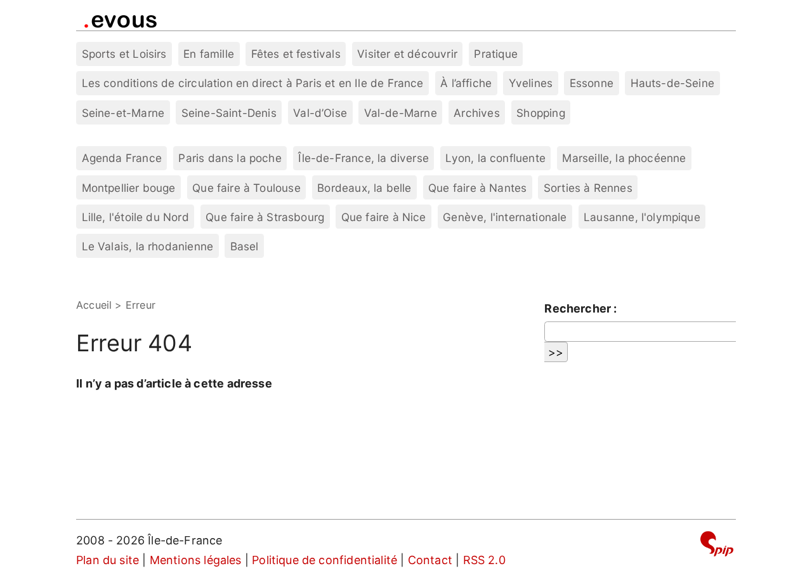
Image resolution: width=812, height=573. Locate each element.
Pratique (495, 53)
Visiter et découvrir (407, 53)
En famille (208, 53)
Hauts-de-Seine (673, 83)
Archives (476, 112)
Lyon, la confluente (495, 158)
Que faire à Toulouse (246, 187)
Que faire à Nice (383, 217)
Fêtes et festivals (296, 53)
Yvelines (531, 83)
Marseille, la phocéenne (624, 158)
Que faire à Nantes (477, 187)
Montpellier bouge (129, 187)
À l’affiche (466, 83)
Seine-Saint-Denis (229, 112)
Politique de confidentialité (324, 560)
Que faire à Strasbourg (265, 217)
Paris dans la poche (229, 158)
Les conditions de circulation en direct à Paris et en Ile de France (253, 83)
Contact (430, 560)
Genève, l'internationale (504, 217)
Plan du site (107, 560)
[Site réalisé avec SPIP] (717, 546)
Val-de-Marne (400, 112)
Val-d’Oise (320, 112)
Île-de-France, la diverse (363, 158)
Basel (244, 246)
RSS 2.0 (484, 560)
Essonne (591, 83)
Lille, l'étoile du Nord (135, 217)
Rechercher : (580, 308)
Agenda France (122, 158)
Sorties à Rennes (588, 187)
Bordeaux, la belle (364, 187)
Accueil (94, 305)
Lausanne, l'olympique (642, 217)
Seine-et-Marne (123, 112)
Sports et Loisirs (124, 53)
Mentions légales (196, 560)
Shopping (540, 112)
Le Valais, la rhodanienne (148, 246)
